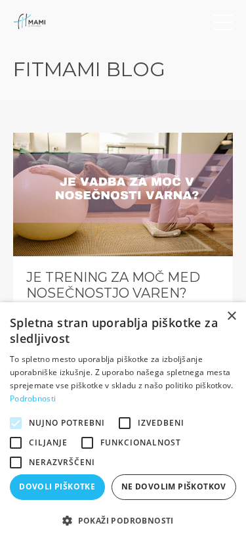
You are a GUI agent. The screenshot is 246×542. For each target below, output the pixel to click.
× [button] (231, 316)
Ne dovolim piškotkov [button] (173, 486)
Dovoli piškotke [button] (57, 486)
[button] (123, 520)
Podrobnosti (33, 398)
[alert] (123, 422)
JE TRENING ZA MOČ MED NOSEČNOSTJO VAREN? (113, 285)
